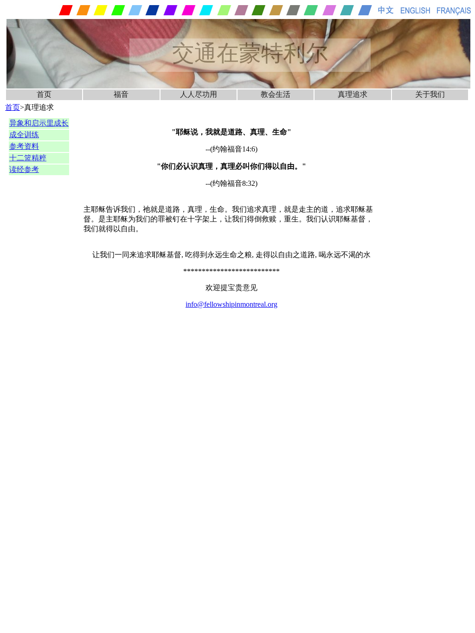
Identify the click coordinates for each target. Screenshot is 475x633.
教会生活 (275, 94)
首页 (44, 94)
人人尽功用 (198, 94)
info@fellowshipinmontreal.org (231, 304)
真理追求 (352, 94)
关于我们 (430, 94)
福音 (121, 94)
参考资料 (24, 146)
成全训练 (24, 135)
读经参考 (24, 169)
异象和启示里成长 (39, 123)
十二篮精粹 (27, 158)
